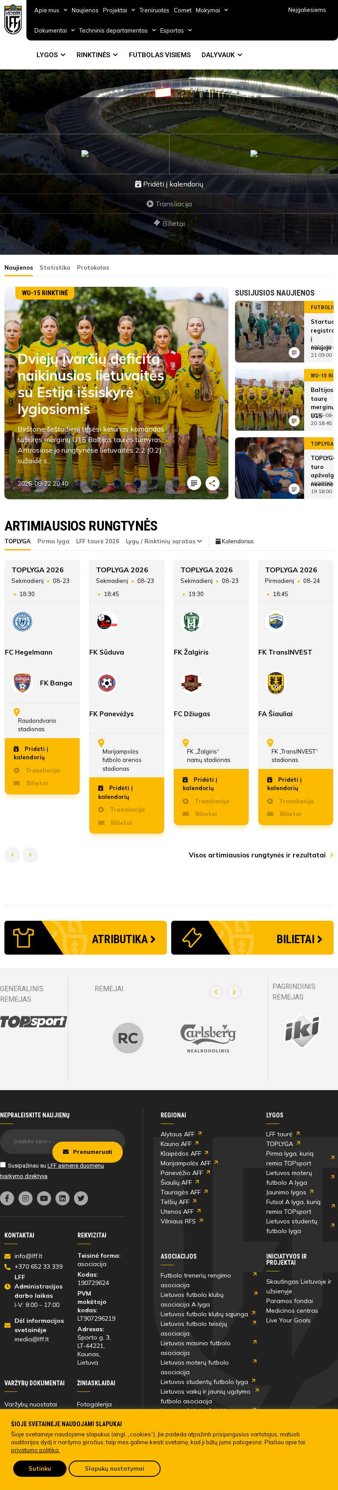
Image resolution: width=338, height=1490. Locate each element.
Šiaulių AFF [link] (176, 1182)
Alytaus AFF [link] (178, 1134)
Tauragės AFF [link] (181, 1192)
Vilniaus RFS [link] (178, 1221)
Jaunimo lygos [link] (286, 1192)
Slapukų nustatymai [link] (114, 1468)
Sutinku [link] (40, 1468)
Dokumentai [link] (50, 30)
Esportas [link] (172, 30)
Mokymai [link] (208, 10)
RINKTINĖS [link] (93, 55)
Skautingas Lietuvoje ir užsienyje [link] (298, 1286)
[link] (13, 19)
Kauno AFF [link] (176, 1144)
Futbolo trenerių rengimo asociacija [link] (196, 1280)
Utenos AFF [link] (177, 1211)
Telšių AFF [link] (175, 1202)
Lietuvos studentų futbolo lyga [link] (291, 1226)
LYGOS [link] (47, 55)
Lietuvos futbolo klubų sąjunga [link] (204, 1314)
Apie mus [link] (46, 10)
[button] (216, 992)
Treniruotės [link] (154, 10)
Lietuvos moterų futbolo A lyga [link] (289, 1177)
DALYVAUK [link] (218, 55)
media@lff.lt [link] (32, 1339)
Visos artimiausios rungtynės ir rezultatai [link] (258, 855)
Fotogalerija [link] (94, 1404)
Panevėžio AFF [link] (182, 1173)
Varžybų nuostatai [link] (30, 1404)
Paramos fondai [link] (289, 1301)
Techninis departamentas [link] (113, 30)
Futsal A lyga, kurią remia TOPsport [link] (293, 1206)
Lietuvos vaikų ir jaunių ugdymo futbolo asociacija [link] (205, 1396)
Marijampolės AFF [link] (186, 1163)
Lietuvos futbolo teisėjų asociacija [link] (194, 1328)
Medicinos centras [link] (292, 1310)
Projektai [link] (115, 10)
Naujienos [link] (85, 10)
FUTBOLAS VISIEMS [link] (160, 55)
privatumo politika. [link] (35, 1449)
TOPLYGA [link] (279, 1144)
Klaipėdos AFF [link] (181, 1153)
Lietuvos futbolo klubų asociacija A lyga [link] (192, 1299)
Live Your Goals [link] (288, 1320)
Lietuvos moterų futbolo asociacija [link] (195, 1367)
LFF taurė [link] (279, 1134)
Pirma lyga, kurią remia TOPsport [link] (289, 1158)
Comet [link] (182, 10)
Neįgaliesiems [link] (307, 9)
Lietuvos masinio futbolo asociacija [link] (196, 1348)
